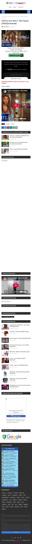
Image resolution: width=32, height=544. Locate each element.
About (14, 7)
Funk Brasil (12, 497)
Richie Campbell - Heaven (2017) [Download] (20, 338)
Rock (3, 506)
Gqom (23, 497)
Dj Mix (20, 495)
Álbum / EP (22, 492)
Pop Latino (4, 504)
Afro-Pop (16, 492)
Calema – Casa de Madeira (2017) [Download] (17, 359)
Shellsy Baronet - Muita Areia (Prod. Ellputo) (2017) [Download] (20, 386)
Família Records (5, 497)
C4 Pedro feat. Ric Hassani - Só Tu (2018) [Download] (19, 345)
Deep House (15, 495)
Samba (7, 506)
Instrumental (4, 499)
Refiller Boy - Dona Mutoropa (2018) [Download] (18, 379)
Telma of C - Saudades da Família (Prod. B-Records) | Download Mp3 (19, 136)
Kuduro (25, 499)
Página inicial (4, 16)
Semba (11, 506)
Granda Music (6, 26)
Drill (24, 495)
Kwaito (3, 502)
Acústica (4, 492)
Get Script (5, 486)
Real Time (9, 486)
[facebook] (12, 537)
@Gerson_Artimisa (5, 301)
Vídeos (12, 124)
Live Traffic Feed (10, 448)
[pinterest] (20, 537)
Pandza (18, 502)
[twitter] (15, 537)
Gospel (18, 497)
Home (10, 7)
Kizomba (9, 16)
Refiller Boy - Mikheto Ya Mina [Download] (19, 351)
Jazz (10, 499)
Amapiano (4, 495)
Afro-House (10, 492)
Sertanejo (17, 506)
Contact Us (20, 7)
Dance (9, 495)
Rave (16, 504)
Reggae (20, 504)
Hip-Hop (27, 497)
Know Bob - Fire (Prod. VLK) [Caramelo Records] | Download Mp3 (19, 143)
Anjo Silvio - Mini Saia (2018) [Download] (19, 331)
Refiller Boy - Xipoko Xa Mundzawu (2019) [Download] (19, 372)
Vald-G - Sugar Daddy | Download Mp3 (18, 149)
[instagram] (18, 537)
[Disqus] (16, 213)
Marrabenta (9, 502)
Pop (23, 502)
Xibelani (3, 509)
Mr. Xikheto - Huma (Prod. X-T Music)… (9, 470)
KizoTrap (20, 499)
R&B (9, 504)
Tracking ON (14, 486)
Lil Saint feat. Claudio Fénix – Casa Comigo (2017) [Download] (20, 325)
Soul (21, 506)
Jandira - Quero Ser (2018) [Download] (19, 365)
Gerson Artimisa (16, 541)
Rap (12, 504)
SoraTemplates (18, 540)
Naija (14, 502)
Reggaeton (26, 504)
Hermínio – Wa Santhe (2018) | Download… (9, 452)
